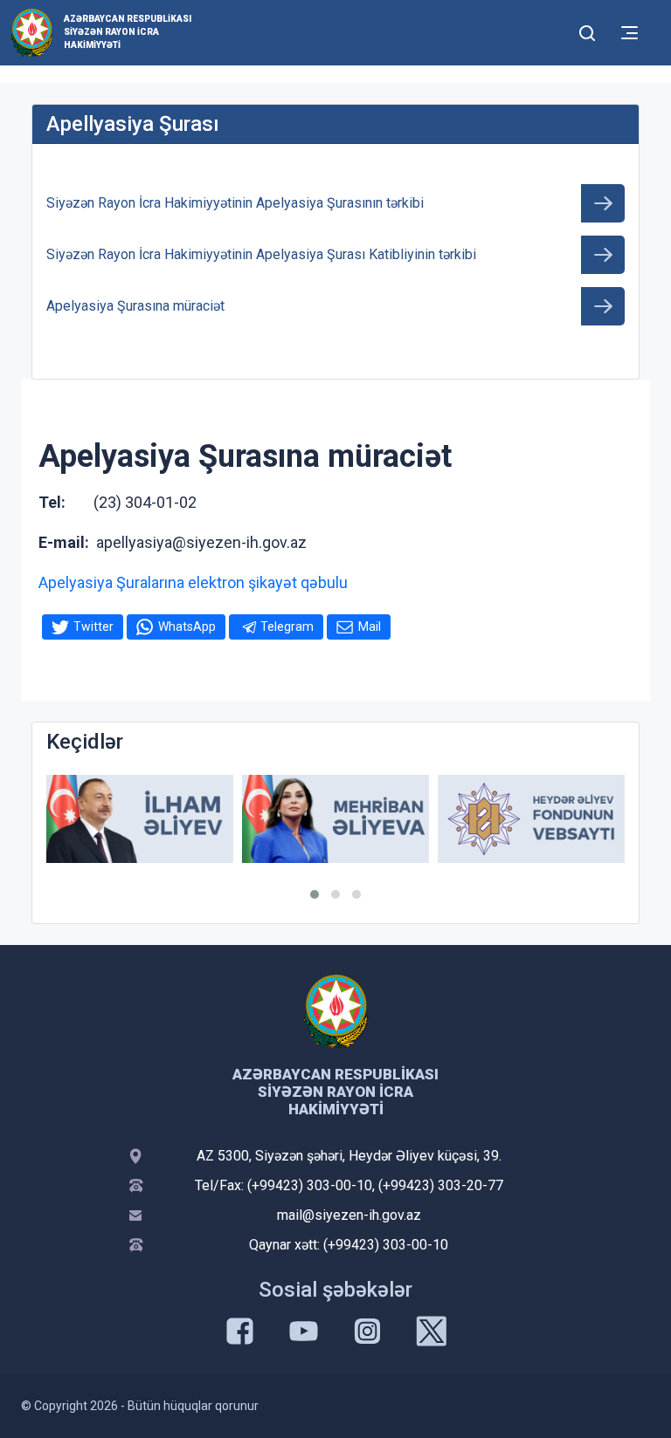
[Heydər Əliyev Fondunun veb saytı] (531, 819)
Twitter (93, 626)
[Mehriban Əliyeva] (335, 819)
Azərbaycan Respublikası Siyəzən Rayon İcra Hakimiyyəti (127, 32)
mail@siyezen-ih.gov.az (349, 1215)
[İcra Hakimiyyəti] (31, 32)
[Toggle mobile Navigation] (629, 33)
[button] (314, 894)
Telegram (287, 626)
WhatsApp (187, 626)
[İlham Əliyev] (139, 819)
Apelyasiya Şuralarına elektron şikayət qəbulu (193, 582)
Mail (369, 626)
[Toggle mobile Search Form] (587, 30)
